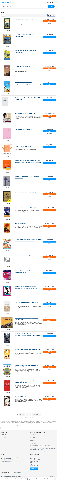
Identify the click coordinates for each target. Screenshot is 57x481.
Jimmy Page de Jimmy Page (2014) (23, 255)
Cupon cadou (33, 434)
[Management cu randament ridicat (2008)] (8, 212)
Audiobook (32, 440)
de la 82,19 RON (49, 208)
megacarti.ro (49, 38)
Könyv (15, 472)
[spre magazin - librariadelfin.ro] (8, 102)
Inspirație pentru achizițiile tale (8, 459)
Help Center (32, 458)
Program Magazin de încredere (37, 459)
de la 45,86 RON (49, 318)
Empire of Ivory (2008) (20, 396)
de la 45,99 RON (49, 349)
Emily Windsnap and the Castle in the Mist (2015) (28, 349)
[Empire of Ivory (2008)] (8, 401)
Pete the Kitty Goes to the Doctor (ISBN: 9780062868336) (42, 448)
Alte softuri (32, 437)
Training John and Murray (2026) (23, 82)
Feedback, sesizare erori (6, 461)
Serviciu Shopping (34, 465)
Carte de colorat (33, 438)
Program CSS (33, 464)
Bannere (32, 462)
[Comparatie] (50, 2)
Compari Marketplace (35, 461)
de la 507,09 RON (50, 192)
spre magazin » (49, 37)
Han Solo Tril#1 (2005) (20, 223)
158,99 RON (49, 145)
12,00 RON (50, 239)
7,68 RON (49, 98)
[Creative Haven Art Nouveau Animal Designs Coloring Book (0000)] (8, 369)
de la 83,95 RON (49, 19)
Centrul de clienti (34, 457)
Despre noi (3, 434)
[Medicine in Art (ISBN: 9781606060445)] (8, 118)
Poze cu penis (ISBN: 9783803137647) (24, 129)
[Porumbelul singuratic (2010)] (8, 70)
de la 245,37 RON (50, 255)
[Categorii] (48, 2)
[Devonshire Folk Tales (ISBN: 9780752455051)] (8, 23)
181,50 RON (49, 271)
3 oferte (49, 70)
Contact (3, 436)
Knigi (20, 472)
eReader (31, 436)
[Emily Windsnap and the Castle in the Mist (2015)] (8, 354)
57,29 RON (50, 129)
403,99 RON (49, 160)
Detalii (7, 46)
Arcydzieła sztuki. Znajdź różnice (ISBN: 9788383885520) (43, 447)
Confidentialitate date (6, 476)
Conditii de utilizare (16, 476)
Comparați (49, 21)
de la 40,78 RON (49, 365)
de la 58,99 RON (49, 396)
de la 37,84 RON (49, 286)
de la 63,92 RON (49, 381)
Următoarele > (36, 414)
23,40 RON (50, 176)
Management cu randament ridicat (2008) (26, 208)
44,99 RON (50, 334)
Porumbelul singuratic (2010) (22, 66)
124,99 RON (49, 82)
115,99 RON (49, 50)
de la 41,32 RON (49, 223)
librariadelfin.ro (49, 101)
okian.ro (49, 54)
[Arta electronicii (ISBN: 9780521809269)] (8, 196)
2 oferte (49, 23)
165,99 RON (49, 302)
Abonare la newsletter (6, 458)
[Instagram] (55, 476)
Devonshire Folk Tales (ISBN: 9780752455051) (26, 19)
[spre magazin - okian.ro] (8, 55)
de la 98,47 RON (49, 66)
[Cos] (52, 2)
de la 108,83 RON (50, 113)
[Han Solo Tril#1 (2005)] (8, 228)
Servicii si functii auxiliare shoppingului (10, 457)
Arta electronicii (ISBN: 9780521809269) (25, 192)
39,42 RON (50, 35)
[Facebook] (51, 476)
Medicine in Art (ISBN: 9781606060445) (25, 113)
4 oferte (49, 196)
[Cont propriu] (55, 2)
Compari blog (4, 437)
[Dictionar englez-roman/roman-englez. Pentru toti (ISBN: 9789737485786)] (8, 385)
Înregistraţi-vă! (33, 468)
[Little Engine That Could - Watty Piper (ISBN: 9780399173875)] (8, 322)
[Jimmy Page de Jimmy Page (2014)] (8, 259)
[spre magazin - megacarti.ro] (8, 39)
